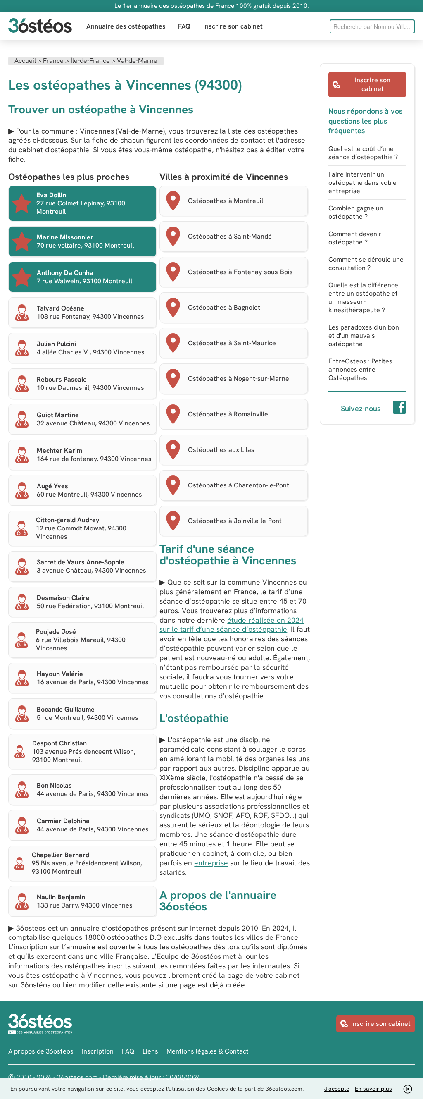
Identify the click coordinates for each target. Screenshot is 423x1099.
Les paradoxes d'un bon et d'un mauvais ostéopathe (363, 335)
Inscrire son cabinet (233, 26)
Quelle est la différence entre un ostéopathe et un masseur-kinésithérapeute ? (363, 297)
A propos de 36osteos (41, 1051)
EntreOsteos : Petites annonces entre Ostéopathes (360, 369)
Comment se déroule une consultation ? (366, 263)
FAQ (184, 26)
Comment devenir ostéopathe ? (355, 237)
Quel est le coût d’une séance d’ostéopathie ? (363, 152)
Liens (150, 1051)
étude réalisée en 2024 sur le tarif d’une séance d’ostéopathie (231, 624)
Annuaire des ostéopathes (126, 26)
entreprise (211, 862)
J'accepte (336, 1088)
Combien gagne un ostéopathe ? (355, 212)
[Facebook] (399, 408)
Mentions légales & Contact (207, 1051)
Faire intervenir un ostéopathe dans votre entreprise (362, 182)
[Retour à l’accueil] (40, 26)
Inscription (98, 1051)
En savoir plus (373, 1088)
